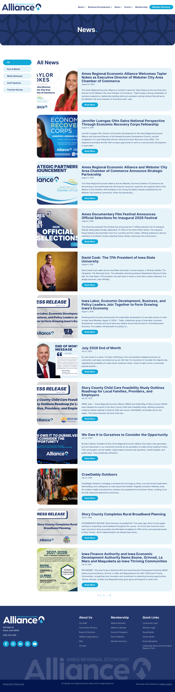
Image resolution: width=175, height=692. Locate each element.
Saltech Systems (166, 684)
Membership (141, 7)
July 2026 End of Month (101, 348)
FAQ (81, 641)
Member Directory (119, 641)
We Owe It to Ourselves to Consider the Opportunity (125, 435)
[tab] (17, 62)
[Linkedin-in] (20, 644)
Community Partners (88, 627)
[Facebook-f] (6, 644)
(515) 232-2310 (9, 635)
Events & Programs (119, 632)
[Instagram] (13, 644)
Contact (82, 646)
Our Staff (83, 623)
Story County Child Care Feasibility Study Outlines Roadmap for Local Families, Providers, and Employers (123, 391)
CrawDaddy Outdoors (99, 474)
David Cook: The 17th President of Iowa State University (118, 259)
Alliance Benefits (118, 623)
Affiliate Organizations (88, 636)
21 (110, 595)
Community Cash (150, 623)
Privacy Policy (8, 684)
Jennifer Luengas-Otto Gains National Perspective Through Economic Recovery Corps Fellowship (123, 122)
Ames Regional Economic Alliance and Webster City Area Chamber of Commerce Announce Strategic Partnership (124, 171)
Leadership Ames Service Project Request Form (157, 647)
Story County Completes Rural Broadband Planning (124, 514)
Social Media (148, 632)
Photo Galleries (117, 636)
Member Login (149, 627)
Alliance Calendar (118, 627)
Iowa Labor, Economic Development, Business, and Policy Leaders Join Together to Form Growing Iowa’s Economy (124, 304)
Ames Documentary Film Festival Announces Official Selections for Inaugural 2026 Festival (119, 216)
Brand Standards (150, 641)
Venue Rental (148, 636)
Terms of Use (19, 684)
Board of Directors (87, 632)
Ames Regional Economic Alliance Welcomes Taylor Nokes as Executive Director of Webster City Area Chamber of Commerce (124, 77)
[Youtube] (35, 644)
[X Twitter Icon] (28, 644)
